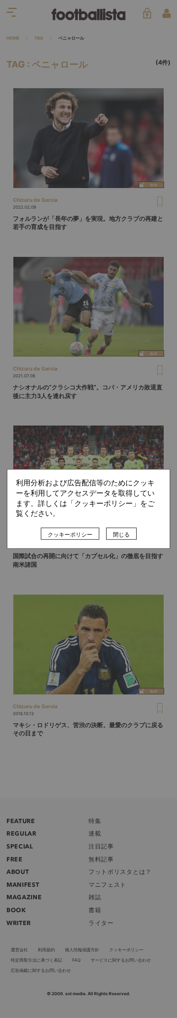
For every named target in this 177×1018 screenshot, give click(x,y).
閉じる (121, 534)
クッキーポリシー (70, 534)
